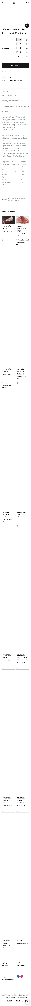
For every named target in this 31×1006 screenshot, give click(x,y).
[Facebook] (18, 976)
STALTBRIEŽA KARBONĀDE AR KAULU (22, 228)
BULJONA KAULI (22, 941)
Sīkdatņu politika (22, 997)
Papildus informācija (9, 96)
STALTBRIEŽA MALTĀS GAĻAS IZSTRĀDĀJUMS (22, 657)
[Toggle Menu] (2, 3)
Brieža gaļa (13, 80)
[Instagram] (21, 976)
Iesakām (19, 80)
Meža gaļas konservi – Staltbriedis (20, 371)
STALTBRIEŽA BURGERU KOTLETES (21, 800)
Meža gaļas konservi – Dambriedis (6, 514)
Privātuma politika (10, 997)
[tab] (15, 92)
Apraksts (5, 91)
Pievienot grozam (15, 65)
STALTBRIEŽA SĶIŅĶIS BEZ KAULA (7, 800)
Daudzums (5, 49)
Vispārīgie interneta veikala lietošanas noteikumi (15, 995)
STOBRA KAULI (21, 512)
